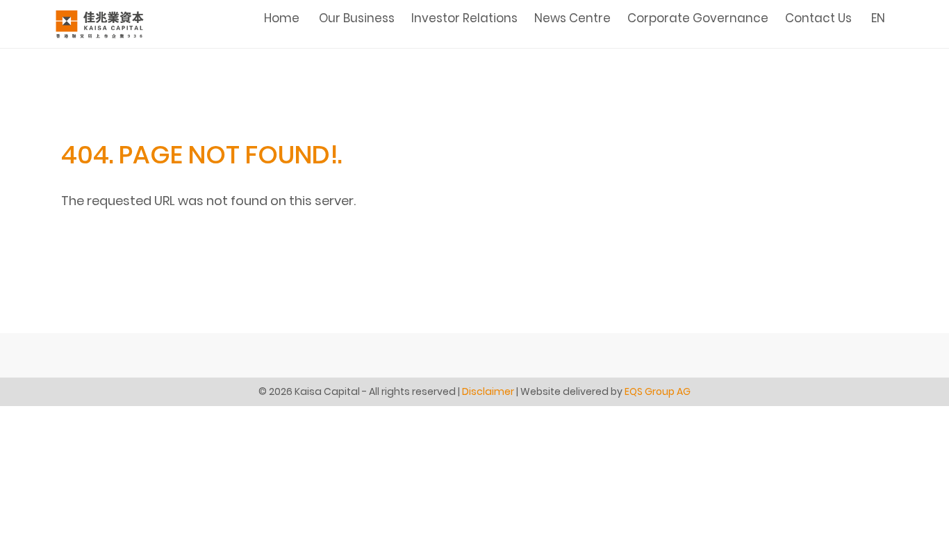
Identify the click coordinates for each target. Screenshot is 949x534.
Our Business (357, 18)
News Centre (572, 18)
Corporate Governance (697, 18)
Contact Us (818, 18)
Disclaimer (488, 391)
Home (281, 18)
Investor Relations (464, 18)
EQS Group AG (658, 391)
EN (878, 18)
